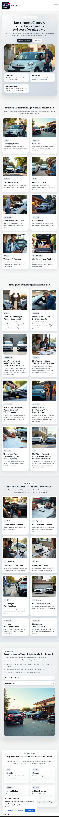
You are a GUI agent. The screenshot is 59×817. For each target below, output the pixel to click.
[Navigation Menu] (56, 5)
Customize (10, 810)
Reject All (20, 810)
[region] (20, 805)
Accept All (30, 810)
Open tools (38, 40)
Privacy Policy (5, 814)
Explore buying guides (24, 40)
